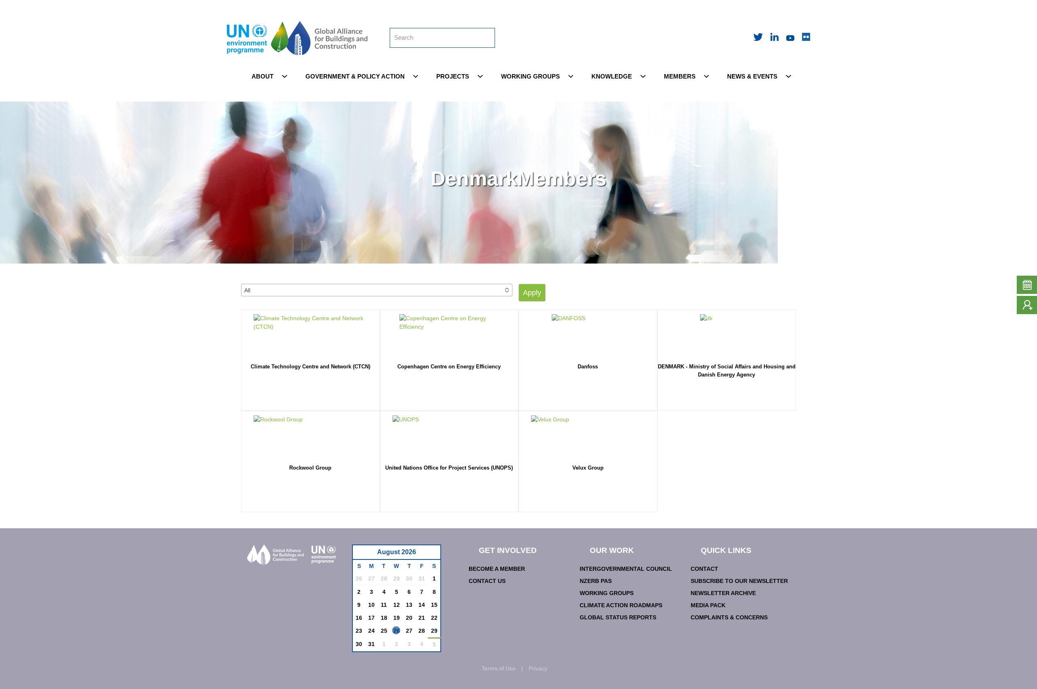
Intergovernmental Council (626, 569)
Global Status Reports (618, 617)
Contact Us (487, 581)
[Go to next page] (432, 554)
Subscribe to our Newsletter (739, 581)
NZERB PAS (596, 581)
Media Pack (708, 605)
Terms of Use (499, 668)
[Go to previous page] (363, 554)
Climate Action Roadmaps (621, 605)
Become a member (497, 569)
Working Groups (607, 593)
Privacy (538, 668)
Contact (704, 569)
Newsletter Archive (723, 593)
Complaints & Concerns (729, 617)
